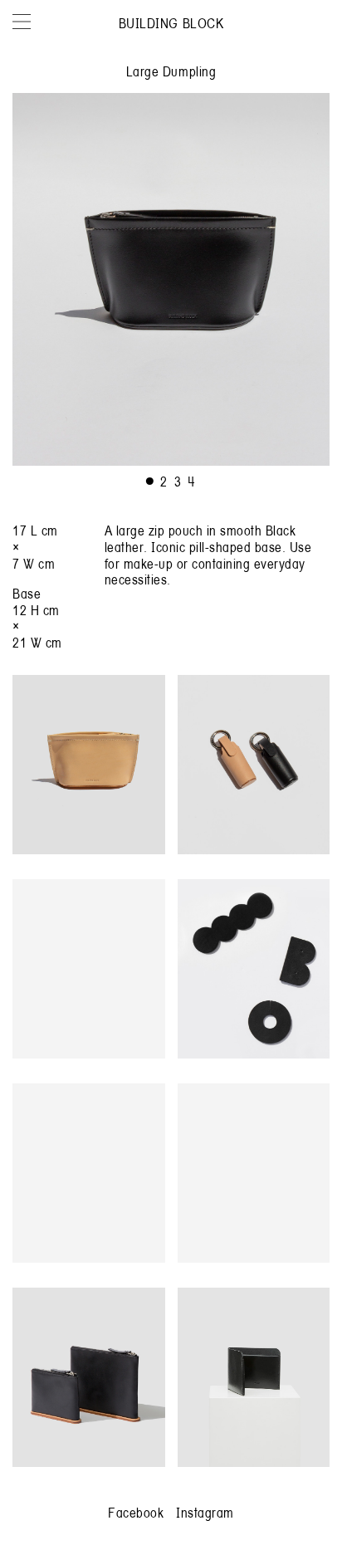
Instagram (205, 1512)
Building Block (171, 22)
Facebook (136, 1512)
